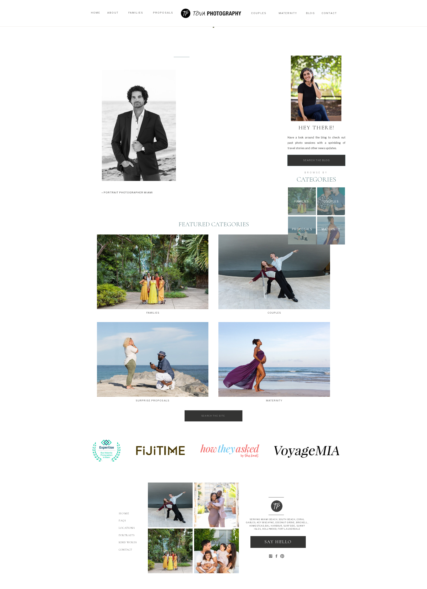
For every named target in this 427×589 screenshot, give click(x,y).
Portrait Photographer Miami (128, 192)
